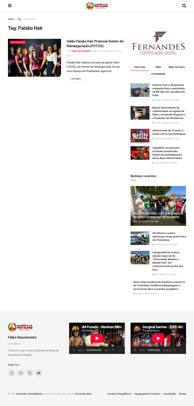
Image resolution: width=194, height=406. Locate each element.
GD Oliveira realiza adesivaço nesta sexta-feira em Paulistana (169, 236)
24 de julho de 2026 (146, 294)
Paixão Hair (30, 19)
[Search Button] (184, 5)
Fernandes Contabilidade (29, 394)
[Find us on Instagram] (20, 373)
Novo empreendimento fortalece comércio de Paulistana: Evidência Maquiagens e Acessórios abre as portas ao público (159, 285)
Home (11, 19)
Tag (19, 19)
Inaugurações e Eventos (147, 393)
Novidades (170, 393)
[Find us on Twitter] (29, 373)
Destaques (18, 42)
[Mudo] (113, 350)
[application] (97, 338)
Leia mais (77, 78)
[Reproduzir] (74, 350)
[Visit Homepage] (97, 5)
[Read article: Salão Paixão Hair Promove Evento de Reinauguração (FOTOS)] (34, 58)
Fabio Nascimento (82, 51)
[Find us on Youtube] (38, 373)
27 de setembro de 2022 (108, 51)
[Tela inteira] (120, 350)
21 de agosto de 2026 (147, 221)
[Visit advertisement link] (158, 42)
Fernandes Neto (83, 394)
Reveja (182, 393)
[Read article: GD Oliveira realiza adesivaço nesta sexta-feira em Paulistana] (140, 238)
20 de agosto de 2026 (166, 244)
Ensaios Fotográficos (119, 393)
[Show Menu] (10, 5)
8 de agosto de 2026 (165, 274)
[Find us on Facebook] (11, 373)
